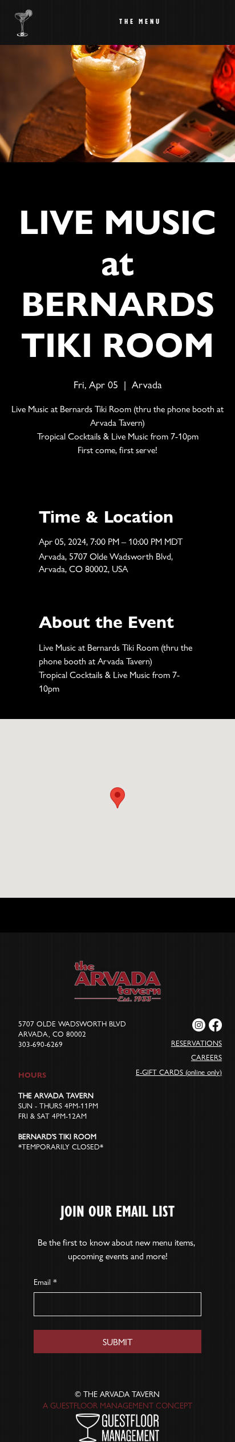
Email (45, 1281)
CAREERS (206, 1057)
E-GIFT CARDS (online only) (179, 1072)
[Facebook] (215, 1025)
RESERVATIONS (196, 1043)
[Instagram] (198, 1025)
